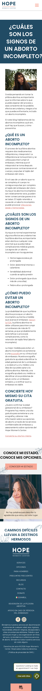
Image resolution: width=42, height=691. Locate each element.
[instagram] (24, 619)
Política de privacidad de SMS (21, 652)
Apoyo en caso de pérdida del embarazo (21, 611)
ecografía (15, 354)
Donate (21, 593)
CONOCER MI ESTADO (21, 466)
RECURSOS (21, 580)
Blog (21, 584)
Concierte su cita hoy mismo (18, 436)
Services (21, 563)
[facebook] (18, 619)
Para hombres (21, 571)
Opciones (21, 567)
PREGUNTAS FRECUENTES (21, 576)
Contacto (21, 589)
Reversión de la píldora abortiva (21, 605)
